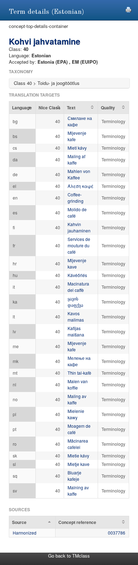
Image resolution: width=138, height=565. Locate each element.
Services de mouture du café (79, 245)
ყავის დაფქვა (75, 301)
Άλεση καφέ (80, 186)
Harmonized (24, 533)
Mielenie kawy (76, 414)
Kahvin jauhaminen (79, 227)
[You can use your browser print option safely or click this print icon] (128, 8)
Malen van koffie (78, 384)
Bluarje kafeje (74, 475)
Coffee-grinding (76, 197)
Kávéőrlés (77, 275)
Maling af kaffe (76, 159)
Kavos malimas (76, 316)
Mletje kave (79, 464)
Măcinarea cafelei (78, 444)
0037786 (116, 533)
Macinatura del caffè (78, 287)
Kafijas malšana (76, 331)
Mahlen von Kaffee (79, 174)
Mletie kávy (78, 455)
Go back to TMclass (69, 555)
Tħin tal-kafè (79, 373)
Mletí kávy (77, 148)
